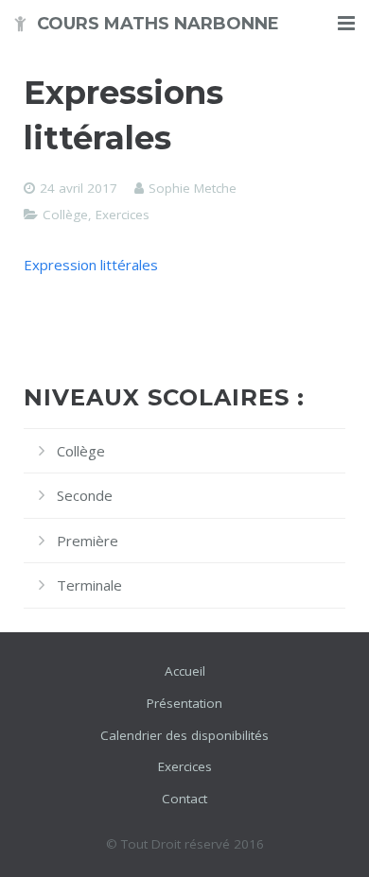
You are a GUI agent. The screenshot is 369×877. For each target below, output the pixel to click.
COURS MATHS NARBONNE (158, 23)
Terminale (89, 585)
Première (87, 540)
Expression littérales (91, 264)
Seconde (85, 495)
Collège (65, 214)
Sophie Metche (193, 188)
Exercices (122, 214)
